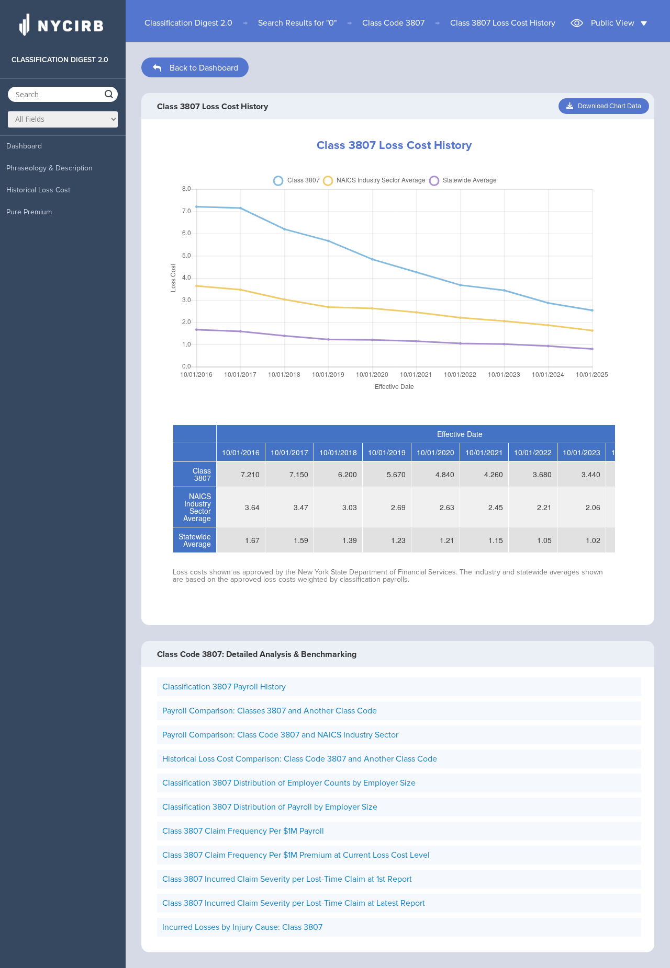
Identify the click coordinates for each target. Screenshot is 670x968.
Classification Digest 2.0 (188, 23)
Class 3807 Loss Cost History (502, 23)
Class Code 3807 (393, 23)
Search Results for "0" (297, 23)
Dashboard (24, 146)
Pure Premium (29, 212)
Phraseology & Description (49, 168)
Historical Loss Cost (38, 190)
